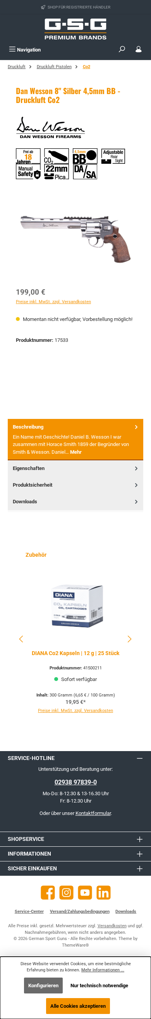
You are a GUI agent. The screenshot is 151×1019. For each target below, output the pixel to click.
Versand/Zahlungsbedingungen (80, 911)
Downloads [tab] (25, 501)
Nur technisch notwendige (99, 985)
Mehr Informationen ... (102, 970)
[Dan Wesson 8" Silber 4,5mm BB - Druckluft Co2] (75, 238)
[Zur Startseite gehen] (75, 29)
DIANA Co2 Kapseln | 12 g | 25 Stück (75, 653)
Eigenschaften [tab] (29, 468)
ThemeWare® (75, 945)
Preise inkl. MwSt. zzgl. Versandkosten (53, 301)
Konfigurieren (43, 985)
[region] (75, 238)
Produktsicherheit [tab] (32, 485)
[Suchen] (121, 49)
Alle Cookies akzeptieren (78, 1006)
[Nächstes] (129, 639)
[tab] (75, 439)
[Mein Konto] (138, 49)
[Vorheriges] (21, 639)
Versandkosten (112, 925)
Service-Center (29, 911)
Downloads (125, 911)
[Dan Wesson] (75, 129)
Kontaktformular (93, 813)
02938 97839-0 (76, 782)
